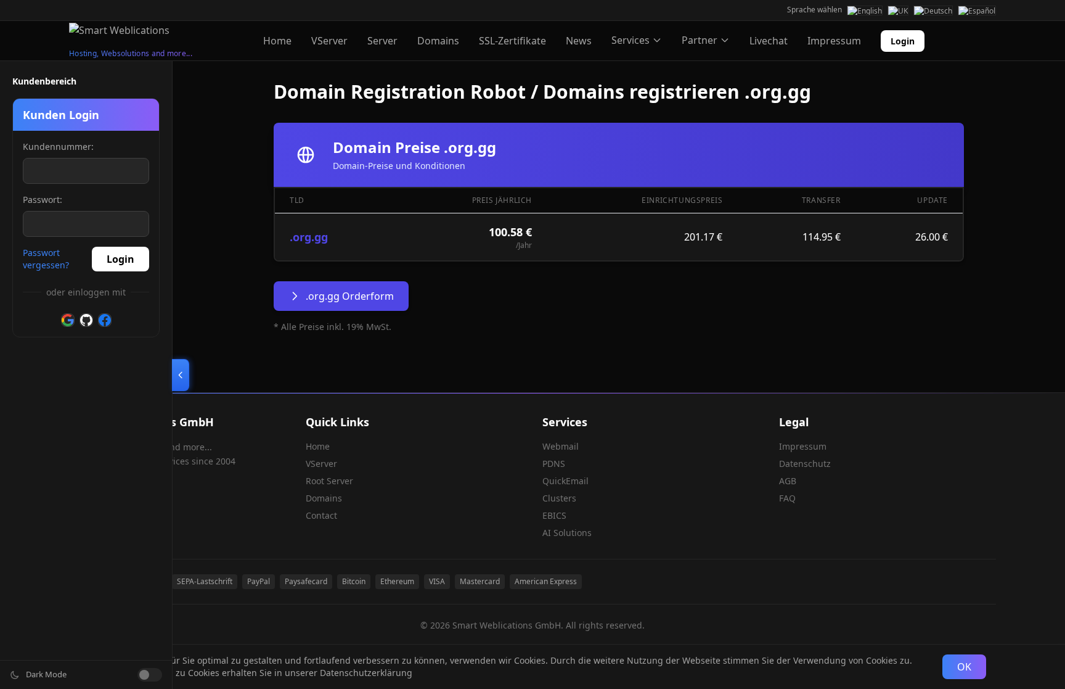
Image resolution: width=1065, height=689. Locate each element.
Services (630, 40)
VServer (329, 40)
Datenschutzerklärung (366, 673)
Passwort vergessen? (46, 259)
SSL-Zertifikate (512, 40)
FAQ (787, 498)
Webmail (560, 446)
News (579, 40)
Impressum (834, 40)
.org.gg (309, 236)
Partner (699, 40)
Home (277, 40)
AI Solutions (567, 532)
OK (964, 667)
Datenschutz (805, 463)
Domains (438, 40)
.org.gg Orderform (350, 296)
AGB (787, 481)
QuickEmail (565, 481)
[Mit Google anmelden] (68, 320)
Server (382, 40)
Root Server (329, 481)
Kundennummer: (58, 146)
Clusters (559, 498)
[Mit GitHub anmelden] (86, 320)
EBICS (554, 515)
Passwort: (42, 199)
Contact (321, 515)
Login (903, 41)
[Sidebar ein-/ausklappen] (180, 375)
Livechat (768, 40)
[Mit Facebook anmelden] (105, 320)
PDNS (553, 463)
